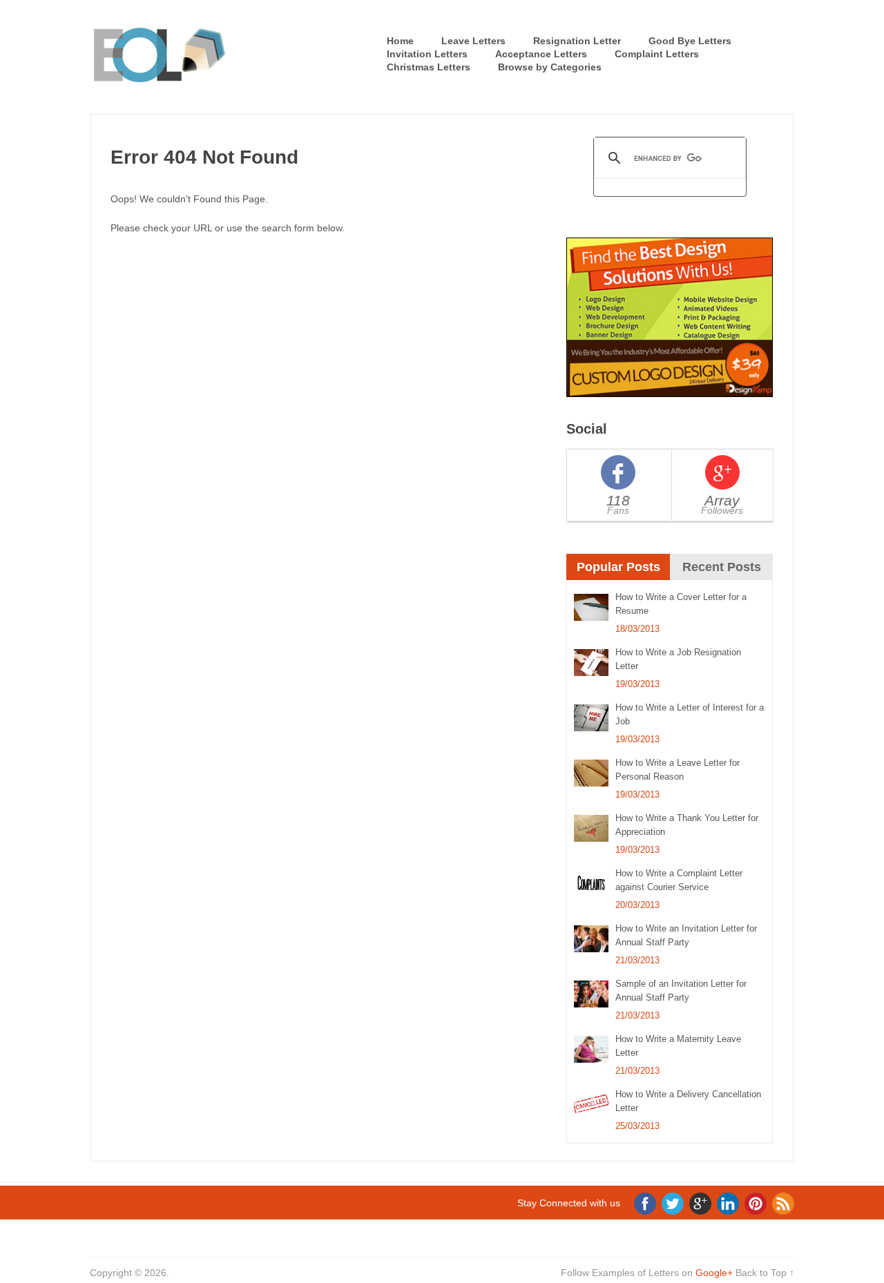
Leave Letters (473, 40)
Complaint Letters (657, 53)
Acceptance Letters (541, 53)
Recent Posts (721, 567)
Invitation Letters (427, 53)
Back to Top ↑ (765, 1272)
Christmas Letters (428, 67)
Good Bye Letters (689, 40)
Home (400, 40)
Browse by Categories (550, 67)
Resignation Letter (577, 40)
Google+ (714, 1272)
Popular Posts (618, 567)
